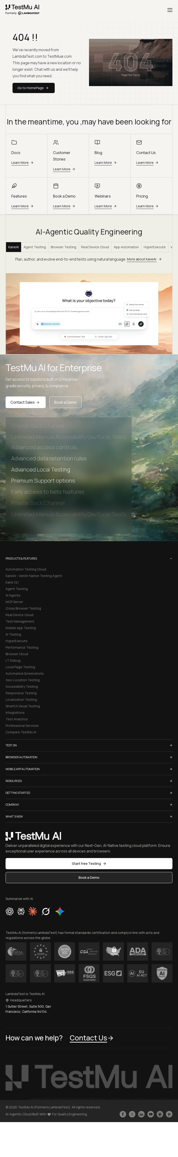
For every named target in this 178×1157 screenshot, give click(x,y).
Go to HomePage (30, 88)
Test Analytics (17, 719)
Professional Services (22, 725)
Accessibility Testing (22, 686)
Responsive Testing (21, 693)
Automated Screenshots (25, 673)
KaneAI (13, 247)
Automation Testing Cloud (26, 569)
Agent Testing (35, 247)
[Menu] (169, 10)
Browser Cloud (17, 654)
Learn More (20, 162)
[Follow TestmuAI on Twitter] (132, 1114)
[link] (23, 10)
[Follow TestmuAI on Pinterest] (169, 1114)
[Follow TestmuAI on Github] (160, 1114)
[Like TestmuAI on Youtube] (150, 1114)
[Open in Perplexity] (21, 911)
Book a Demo (65, 402)
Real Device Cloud (95, 247)
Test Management (20, 621)
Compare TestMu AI (21, 732)
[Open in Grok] (45, 911)
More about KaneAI (142, 259)
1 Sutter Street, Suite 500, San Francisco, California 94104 (28, 1009)
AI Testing (13, 634)
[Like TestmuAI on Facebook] (123, 1114)
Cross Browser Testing (23, 608)
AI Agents (13, 595)
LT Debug (13, 660)
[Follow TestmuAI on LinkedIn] (141, 1114)
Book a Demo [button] (89, 877)
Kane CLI (12, 582)
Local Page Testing (20, 667)
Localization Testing (21, 699)
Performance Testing (22, 647)
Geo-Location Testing (23, 680)
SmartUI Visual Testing (23, 706)
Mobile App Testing (21, 628)
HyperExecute (155, 247)
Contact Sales (22, 402)
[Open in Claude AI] (32, 911)
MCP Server (14, 602)
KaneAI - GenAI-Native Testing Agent (34, 575)
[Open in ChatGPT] (10, 911)
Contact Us (88, 1038)
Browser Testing (63, 247)
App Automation (126, 247)
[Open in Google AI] (60, 911)
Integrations (15, 712)
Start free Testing (86, 863)
